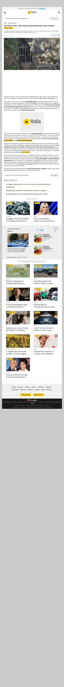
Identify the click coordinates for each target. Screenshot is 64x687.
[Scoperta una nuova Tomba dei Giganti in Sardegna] (18, 317)
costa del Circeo (31, 101)
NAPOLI (33, 387)
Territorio (10, 265)
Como (35, 279)
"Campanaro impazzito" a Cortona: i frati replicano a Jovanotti (44, 353)
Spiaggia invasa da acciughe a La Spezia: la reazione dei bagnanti (17, 220)
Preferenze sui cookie (41, 405)
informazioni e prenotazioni (25, 164)
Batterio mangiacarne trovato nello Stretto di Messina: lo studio (15, 283)
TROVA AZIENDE (25, 395)
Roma (35, 302)
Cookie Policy (33, 405)
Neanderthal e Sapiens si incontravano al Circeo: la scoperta (26, 190)
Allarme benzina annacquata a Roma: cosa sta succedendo (44, 306)
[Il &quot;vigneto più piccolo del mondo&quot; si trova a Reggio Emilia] (18, 341)
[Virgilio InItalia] (32, 12)
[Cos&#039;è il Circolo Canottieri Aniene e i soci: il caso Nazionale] (46, 317)
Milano (35, 216)
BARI (42, 390)
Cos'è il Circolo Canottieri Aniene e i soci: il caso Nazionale (44, 330)
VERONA (30, 390)
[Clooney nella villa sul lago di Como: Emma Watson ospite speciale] (18, 364)
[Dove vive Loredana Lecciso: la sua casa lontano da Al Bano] (46, 208)
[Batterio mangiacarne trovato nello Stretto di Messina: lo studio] (18, 271)
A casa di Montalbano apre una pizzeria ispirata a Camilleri (16, 306)
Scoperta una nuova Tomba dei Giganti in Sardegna (17, 329)
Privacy (27, 405)
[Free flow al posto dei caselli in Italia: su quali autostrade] (46, 271)
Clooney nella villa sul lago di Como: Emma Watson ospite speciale (16, 377)
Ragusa (8, 302)
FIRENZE (48, 387)
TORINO (27, 387)
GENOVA (23, 390)
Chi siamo (17, 405)
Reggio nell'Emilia (11, 349)
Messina (8, 279)
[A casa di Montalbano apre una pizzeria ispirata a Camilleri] (18, 294)
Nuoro (8, 325)
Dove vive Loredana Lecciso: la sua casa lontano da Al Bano (45, 220)
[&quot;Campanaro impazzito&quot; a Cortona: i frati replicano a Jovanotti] (46, 341)
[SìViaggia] (42, 9)
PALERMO (41, 387)
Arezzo (35, 349)
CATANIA (37, 390)
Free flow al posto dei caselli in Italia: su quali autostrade (43, 283)
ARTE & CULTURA (12, 23)
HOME (5, 23)
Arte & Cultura (8, 28)
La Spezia (8, 216)
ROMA (14, 387)
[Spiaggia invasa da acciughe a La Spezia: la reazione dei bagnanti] (18, 208)
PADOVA (49, 390)
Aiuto (48, 405)
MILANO (20, 387)
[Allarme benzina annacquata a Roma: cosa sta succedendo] (46, 294)
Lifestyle (10, 203)
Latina (16, 28)
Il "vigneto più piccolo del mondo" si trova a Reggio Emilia (16, 353)
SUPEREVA (32, 403)
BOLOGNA (15, 390)
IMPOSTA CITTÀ (38, 395)
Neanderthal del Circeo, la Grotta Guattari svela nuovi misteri (26, 194)
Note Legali (22, 405)
